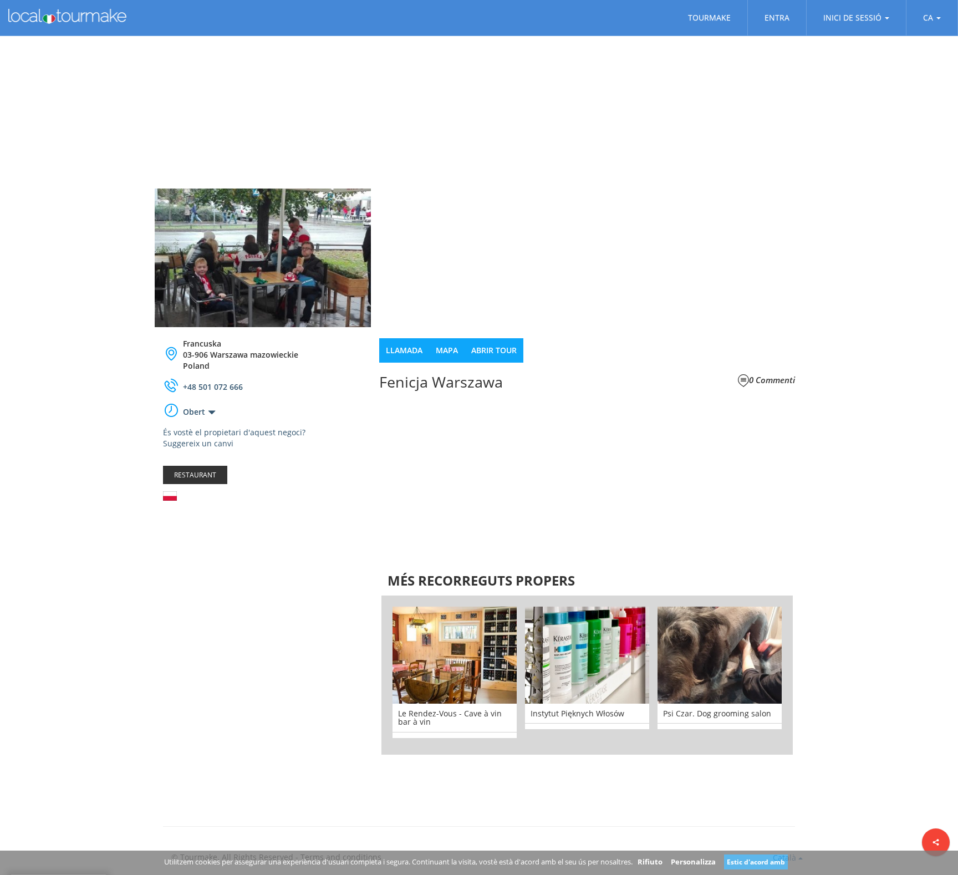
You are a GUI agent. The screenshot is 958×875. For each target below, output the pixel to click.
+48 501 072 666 (213, 386)
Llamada (404, 350)
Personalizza (693, 862)
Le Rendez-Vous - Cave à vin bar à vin (450, 717)
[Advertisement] (263, 597)
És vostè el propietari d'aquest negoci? (234, 432)
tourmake (709, 17)
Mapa (447, 350)
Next (809, 675)
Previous (365, 675)
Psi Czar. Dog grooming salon (717, 713)
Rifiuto (650, 862)
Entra (777, 17)
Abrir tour (494, 350)
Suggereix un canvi (198, 443)
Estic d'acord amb (756, 862)
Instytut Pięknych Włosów (577, 713)
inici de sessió (852, 17)
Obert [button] (194, 411)
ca (928, 17)
